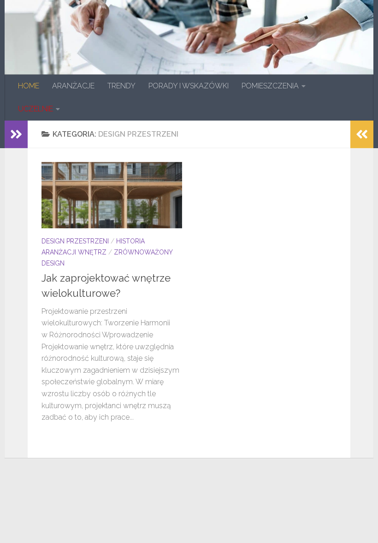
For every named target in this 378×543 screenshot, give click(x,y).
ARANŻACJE (73, 85)
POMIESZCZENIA (270, 85)
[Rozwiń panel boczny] (16, 134)
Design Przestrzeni (75, 241)
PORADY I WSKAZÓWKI (188, 85)
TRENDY (121, 85)
